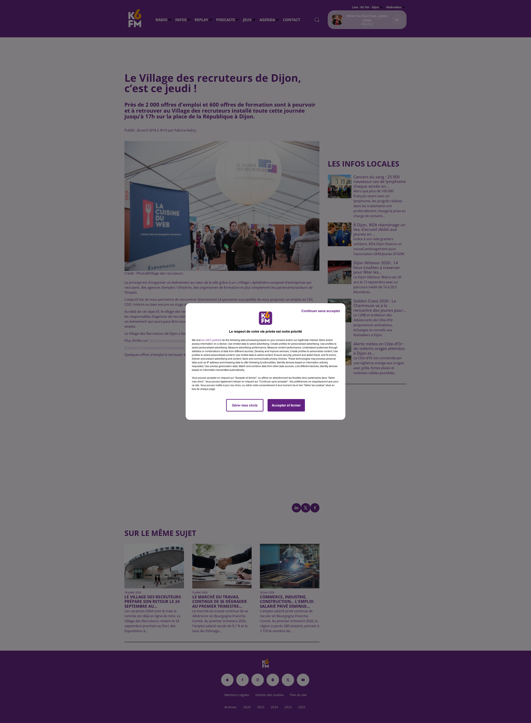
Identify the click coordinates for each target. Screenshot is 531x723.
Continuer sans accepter (320, 310)
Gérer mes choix (245, 405)
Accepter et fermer (286, 405)
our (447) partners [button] (211, 340)
